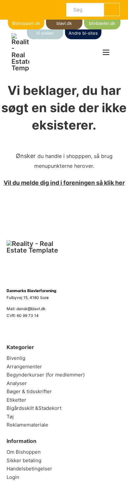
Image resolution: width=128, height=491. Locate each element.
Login (13, 477)
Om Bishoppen (24, 452)
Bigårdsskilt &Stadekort (34, 408)
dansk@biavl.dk (31, 308)
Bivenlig (16, 358)
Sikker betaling (24, 460)
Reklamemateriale (27, 425)
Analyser (17, 383)
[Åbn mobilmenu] (106, 52)
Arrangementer (24, 366)
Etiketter (16, 400)
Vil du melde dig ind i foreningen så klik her (64, 182)
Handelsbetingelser (29, 468)
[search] (112, 9)
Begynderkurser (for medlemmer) (46, 375)
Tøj (10, 416)
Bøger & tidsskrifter (29, 391)
